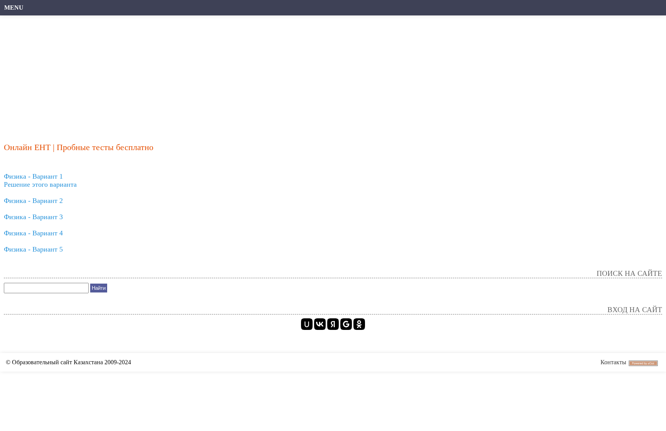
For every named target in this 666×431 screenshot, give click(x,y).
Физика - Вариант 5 (33, 249)
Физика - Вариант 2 (33, 201)
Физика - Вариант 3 (33, 217)
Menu (14, 7)
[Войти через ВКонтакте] (320, 324)
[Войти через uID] (307, 324)
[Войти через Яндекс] (333, 324)
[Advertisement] (237, 75)
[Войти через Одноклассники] (359, 324)
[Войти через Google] (346, 324)
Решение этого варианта (40, 184)
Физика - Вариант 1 (33, 176)
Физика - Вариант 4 (33, 233)
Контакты (613, 362)
